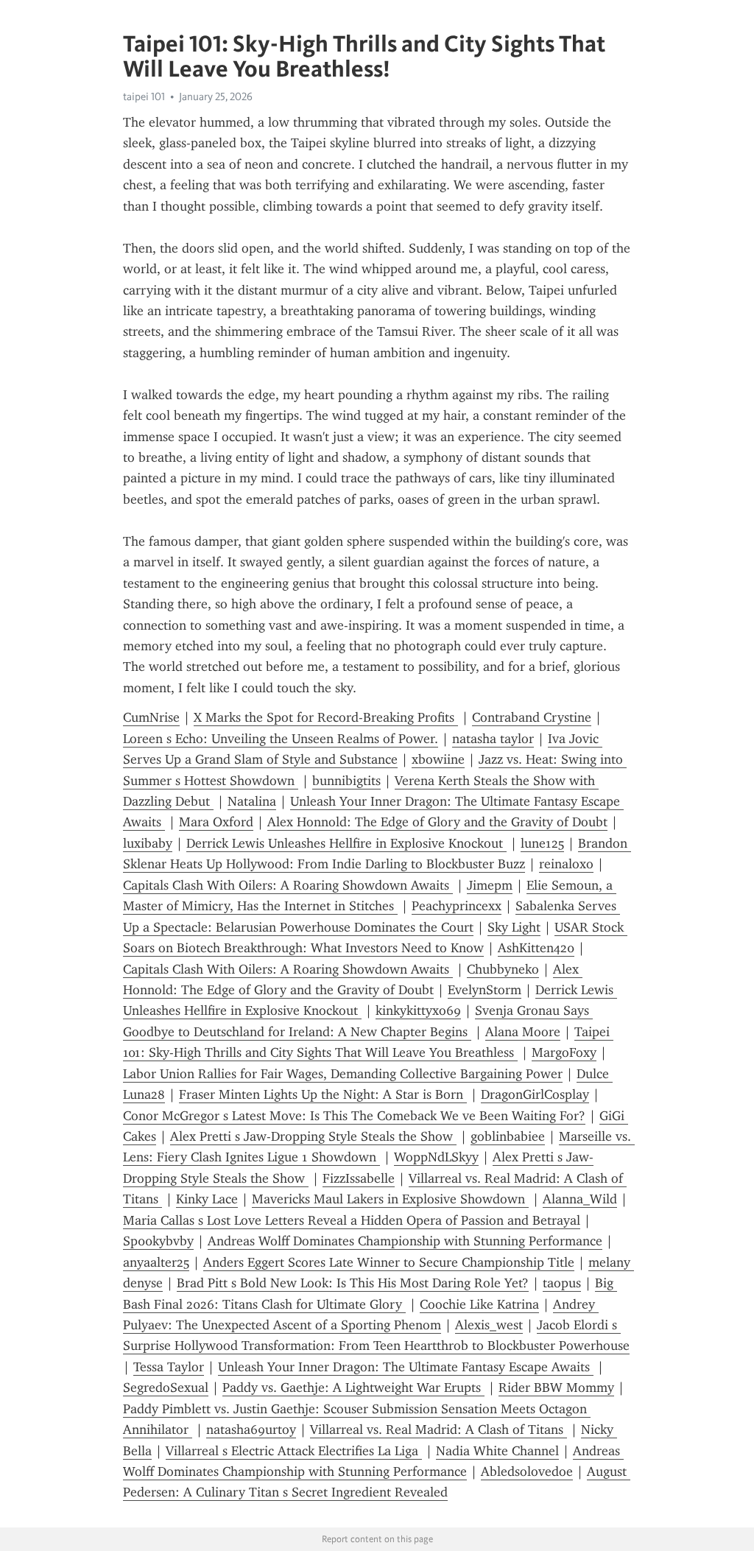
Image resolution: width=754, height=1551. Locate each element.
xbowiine (438, 759)
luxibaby (147, 843)
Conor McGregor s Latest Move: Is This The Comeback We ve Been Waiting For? (354, 1116)
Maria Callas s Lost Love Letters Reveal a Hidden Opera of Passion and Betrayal (351, 1220)
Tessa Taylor (168, 1367)
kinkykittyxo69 (418, 1010)
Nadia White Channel (497, 1451)
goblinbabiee (508, 1136)
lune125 (542, 843)
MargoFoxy (564, 1052)
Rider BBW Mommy (556, 1387)
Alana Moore (522, 1032)
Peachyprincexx (456, 906)
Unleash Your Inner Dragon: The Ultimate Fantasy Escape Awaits (405, 1367)
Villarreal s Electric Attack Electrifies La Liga (294, 1451)
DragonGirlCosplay (535, 1094)
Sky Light (513, 927)
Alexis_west (489, 1325)
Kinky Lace (207, 1199)
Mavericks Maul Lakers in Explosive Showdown (390, 1199)
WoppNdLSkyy (436, 1157)
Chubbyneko (503, 969)
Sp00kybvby (158, 1241)
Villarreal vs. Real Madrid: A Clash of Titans (438, 1429)
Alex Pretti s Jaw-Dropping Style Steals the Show (313, 1136)
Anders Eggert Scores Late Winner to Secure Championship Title (388, 1262)
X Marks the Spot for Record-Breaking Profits (326, 717)
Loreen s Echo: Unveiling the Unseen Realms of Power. (280, 739)
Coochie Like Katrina (479, 1304)
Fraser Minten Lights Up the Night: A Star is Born (323, 1094)
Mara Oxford (216, 822)
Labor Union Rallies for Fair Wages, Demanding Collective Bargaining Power (343, 1074)
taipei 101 (144, 96)
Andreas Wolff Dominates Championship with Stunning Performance (405, 1241)
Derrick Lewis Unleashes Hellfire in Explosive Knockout (346, 843)
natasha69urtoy (251, 1429)
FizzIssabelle (359, 1178)
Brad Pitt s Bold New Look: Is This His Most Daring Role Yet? (353, 1283)
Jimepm (489, 885)
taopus (562, 1283)
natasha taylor (493, 739)
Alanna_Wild (580, 1199)
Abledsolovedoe (527, 1471)
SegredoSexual (165, 1387)
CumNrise (151, 717)
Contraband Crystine (531, 717)
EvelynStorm (484, 990)
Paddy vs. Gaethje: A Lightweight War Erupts (353, 1387)
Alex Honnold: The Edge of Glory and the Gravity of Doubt (437, 822)
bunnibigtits (346, 781)
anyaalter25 (156, 1262)
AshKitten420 (536, 948)
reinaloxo (566, 864)
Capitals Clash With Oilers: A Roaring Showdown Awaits (288, 885)
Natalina (252, 801)
